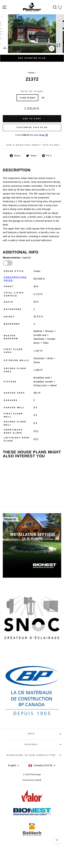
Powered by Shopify (32, 780)
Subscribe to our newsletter (31, 755)
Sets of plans (32, 91)
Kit (43, 97)
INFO (31, 734)
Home (31, 72)
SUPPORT (31, 744)
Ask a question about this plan (32, 145)
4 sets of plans (27, 97)
